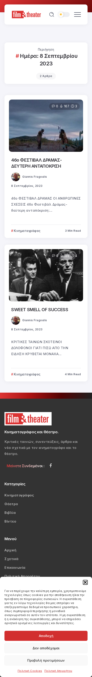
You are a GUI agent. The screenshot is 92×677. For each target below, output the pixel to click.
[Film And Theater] (27, 14)
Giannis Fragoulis (34, 176)
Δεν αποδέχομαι (46, 648)
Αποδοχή (46, 636)
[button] (85, 582)
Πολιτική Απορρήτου (58, 671)
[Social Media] (51, 465)
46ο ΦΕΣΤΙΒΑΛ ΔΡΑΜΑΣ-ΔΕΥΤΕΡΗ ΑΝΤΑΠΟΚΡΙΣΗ (36, 163)
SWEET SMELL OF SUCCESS (39, 309)
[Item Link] (46, 126)
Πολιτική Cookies (30, 671)
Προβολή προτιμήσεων (46, 660)
